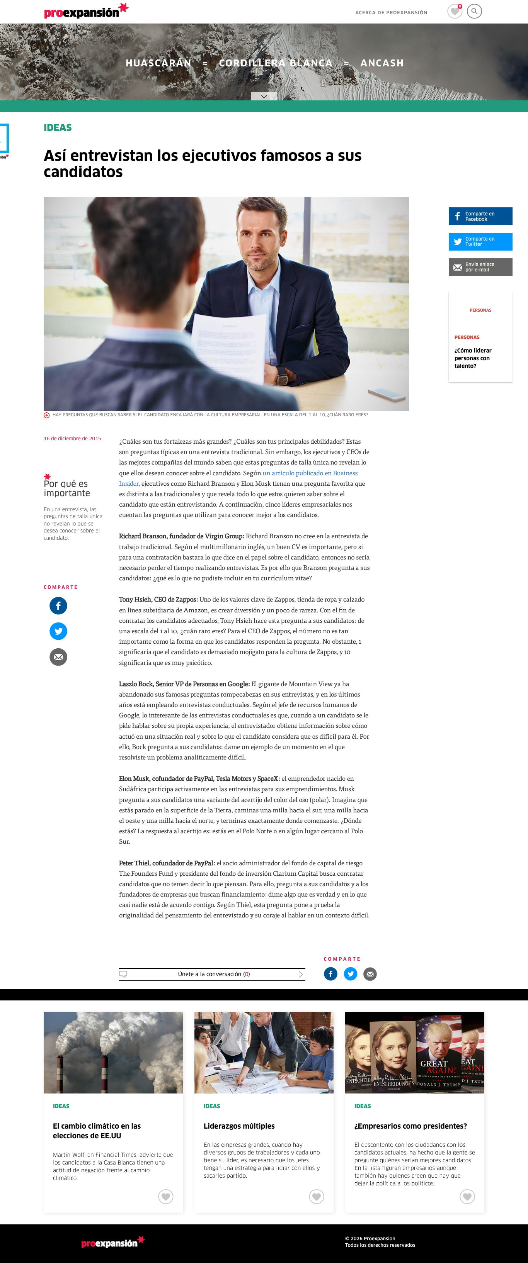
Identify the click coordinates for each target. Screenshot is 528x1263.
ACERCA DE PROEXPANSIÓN (391, 13)
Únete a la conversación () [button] (214, 974)
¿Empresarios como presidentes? (410, 1126)
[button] (481, 267)
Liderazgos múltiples (239, 1126)
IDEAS (58, 128)
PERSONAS (467, 338)
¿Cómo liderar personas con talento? (473, 358)
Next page (509, 1037)
